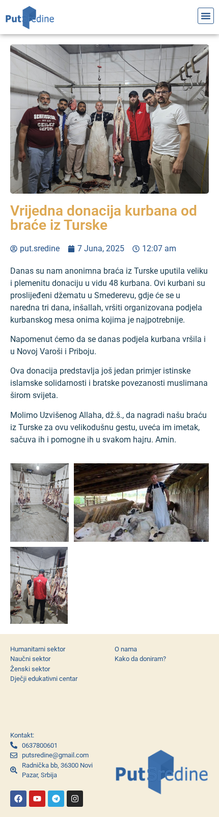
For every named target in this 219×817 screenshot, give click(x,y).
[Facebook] (18, 798)
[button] (206, 16)
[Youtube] (37, 798)
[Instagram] (75, 798)
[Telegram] (56, 798)
